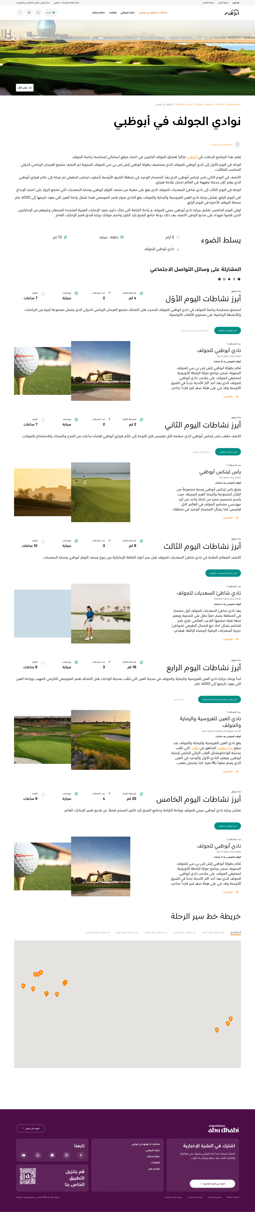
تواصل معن (154, 1168)
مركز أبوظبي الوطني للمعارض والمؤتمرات (33, 2)
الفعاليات (155, 1162)
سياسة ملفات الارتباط (173, 1197)
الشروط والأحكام (214, 1197)
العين (195, 748)
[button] (25, 87)
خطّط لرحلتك (153, 1156)
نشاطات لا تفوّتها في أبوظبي (145, 1144)
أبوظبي (192, 157)
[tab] (227, 330)
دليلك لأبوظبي (152, 1150)
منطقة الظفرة (208, 2)
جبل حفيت (225, 748)
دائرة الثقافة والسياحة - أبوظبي (66, 2)
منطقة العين (223, 2)
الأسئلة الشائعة (233, 1197)
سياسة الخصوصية (195, 1197)
